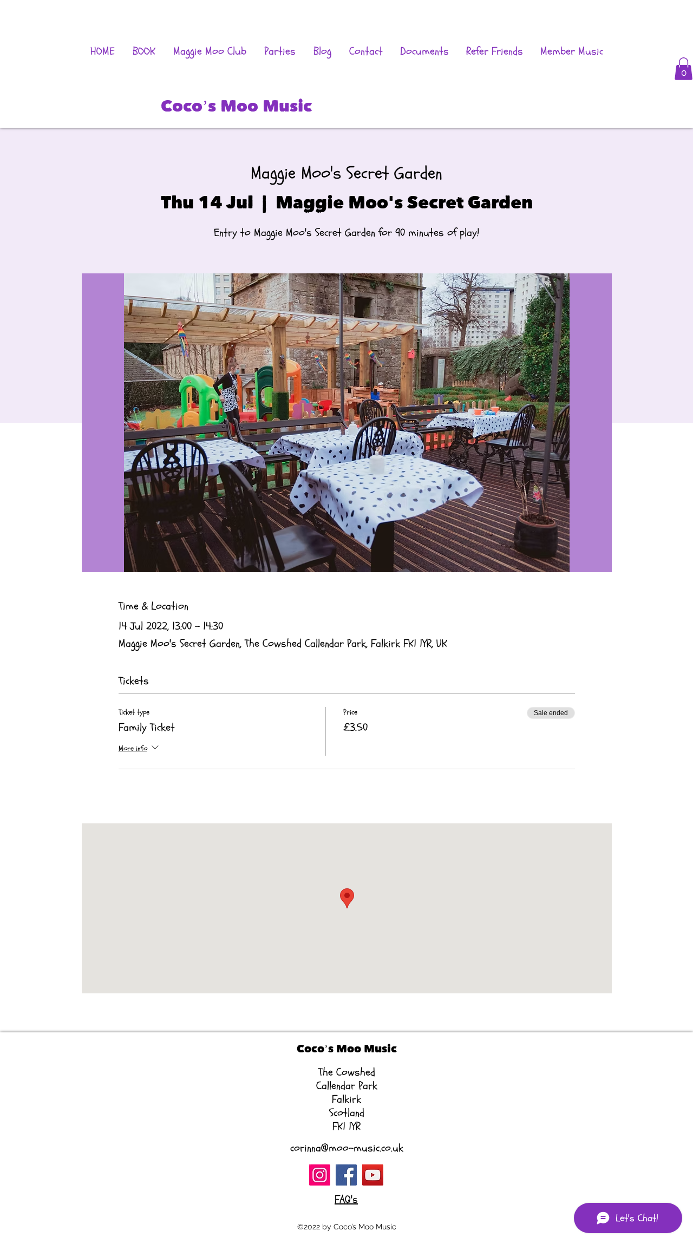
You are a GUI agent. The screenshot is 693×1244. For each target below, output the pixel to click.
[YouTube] (372, 1175)
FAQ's (346, 1199)
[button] (683, 68)
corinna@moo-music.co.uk (346, 1148)
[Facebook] (346, 1175)
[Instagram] (319, 1175)
